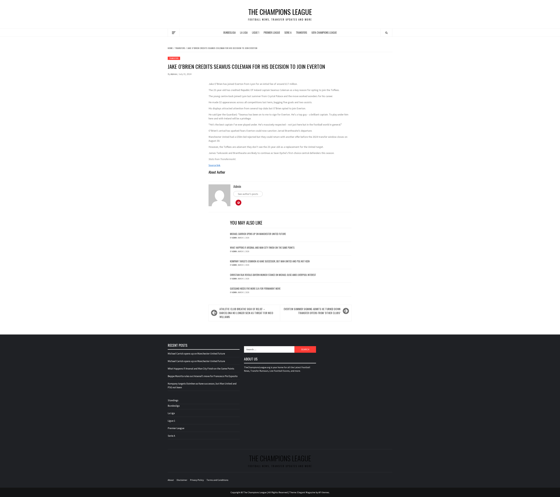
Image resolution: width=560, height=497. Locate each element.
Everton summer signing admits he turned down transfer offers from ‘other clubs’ (312, 311)
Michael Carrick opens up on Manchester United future (258, 234)
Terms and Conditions (217, 479)
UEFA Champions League (324, 32)
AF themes (323, 492)
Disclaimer (182, 479)
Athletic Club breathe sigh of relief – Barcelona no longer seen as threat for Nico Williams (246, 313)
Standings (173, 400)
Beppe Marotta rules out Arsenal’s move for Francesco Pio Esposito (203, 376)
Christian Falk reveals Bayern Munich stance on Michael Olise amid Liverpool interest (273, 275)
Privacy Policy (197, 479)
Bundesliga (229, 32)
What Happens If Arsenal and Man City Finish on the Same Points (262, 247)
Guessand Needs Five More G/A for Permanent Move (255, 288)
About (171, 479)
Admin (174, 74)
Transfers (301, 32)
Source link (214, 165)
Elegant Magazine (306, 492)
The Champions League (280, 11)
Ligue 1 (255, 32)
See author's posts (248, 194)
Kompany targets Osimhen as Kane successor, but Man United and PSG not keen (270, 261)
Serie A (288, 32)
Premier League (272, 32)
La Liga (244, 32)
